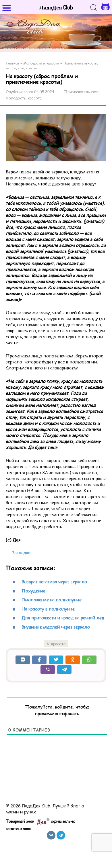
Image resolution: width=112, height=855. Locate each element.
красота (58, 643)
